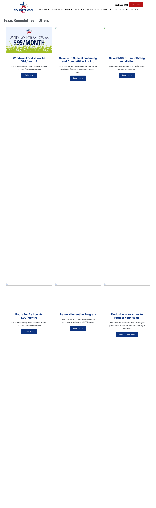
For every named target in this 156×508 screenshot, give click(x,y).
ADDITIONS (117, 9)
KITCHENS (104, 9)
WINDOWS (43, 9)
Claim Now (29, 75)
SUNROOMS (55, 9)
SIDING (67, 9)
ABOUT (133, 9)
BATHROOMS (91, 9)
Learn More (78, 78)
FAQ (127, 9)
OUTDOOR (78, 9)
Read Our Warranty (127, 334)
